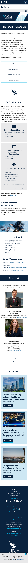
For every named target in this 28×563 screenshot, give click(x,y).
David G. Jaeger (14, 535)
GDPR (18, 559)
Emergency (11, 509)
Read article (7, 405)
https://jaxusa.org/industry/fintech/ (15, 270)
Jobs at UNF (16, 519)
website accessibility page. (14, 528)
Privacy (13, 559)
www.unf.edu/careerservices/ (17, 262)
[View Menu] (25, 11)
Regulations (11, 511)
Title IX (10, 519)
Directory (17, 507)
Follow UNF (13, 498)
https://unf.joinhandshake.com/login (18, 267)
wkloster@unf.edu (22, 317)
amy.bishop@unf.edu (15, 351)
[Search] (25, 2)
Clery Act (18, 517)
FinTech (5, 7)
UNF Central (10, 507)
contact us (13, 195)
